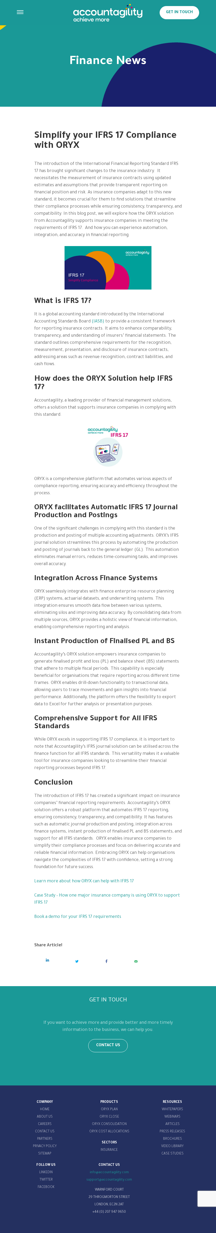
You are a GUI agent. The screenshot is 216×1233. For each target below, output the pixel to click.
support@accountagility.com (109, 1180)
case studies (172, 1154)
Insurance (109, 1150)
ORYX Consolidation (109, 1124)
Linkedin (46, 1173)
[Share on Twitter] (77, 961)
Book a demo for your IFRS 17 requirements (77, 917)
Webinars (172, 1117)
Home (45, 1110)
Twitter (46, 1180)
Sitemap (44, 1154)
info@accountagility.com (109, 1173)
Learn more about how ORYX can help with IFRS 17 (84, 881)
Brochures (172, 1139)
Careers (45, 1124)
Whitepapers (172, 1110)
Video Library (172, 1146)
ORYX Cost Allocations (109, 1132)
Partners (44, 1139)
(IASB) (98, 321)
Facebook (46, 1187)
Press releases (172, 1132)
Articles (172, 1124)
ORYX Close (109, 1117)
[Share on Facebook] (106, 961)
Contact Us (45, 1132)
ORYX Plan (109, 1110)
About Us (45, 1117)
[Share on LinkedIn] (47, 960)
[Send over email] (136, 961)
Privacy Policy (45, 1146)
